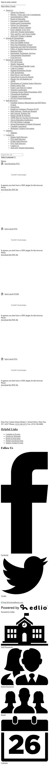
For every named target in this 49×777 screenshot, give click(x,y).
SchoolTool (14, 107)
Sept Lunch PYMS (12, 294)
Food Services (15, 58)
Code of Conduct (16, 68)
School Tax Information (19, 25)
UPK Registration (17, 73)
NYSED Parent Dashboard (20, 98)
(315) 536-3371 (21, 424)
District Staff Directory (19, 137)
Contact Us (14, 146)
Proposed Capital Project (19, 21)
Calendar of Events (13, 434)
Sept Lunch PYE (11, 229)
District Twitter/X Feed (14, 443)
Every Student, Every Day (20, 30)
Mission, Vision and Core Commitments (25, 15)
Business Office (16, 51)
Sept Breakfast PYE (12, 164)
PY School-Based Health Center (22, 66)
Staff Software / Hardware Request (23, 111)
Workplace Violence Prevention (22, 128)
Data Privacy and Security (20, 75)
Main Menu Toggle (8, 6)
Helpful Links (9, 429)
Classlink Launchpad (18, 96)
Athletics (13, 133)
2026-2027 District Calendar (21, 36)
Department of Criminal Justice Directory (25, 83)
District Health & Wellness (20, 116)
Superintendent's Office (19, 17)
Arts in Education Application (21, 120)
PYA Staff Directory (18, 139)
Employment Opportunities (20, 23)
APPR (12, 81)
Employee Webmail (13, 436)
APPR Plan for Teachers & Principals (24, 118)
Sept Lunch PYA (11, 359)
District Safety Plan (17, 86)
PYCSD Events (16, 62)
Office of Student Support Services (23, 49)
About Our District (17, 12)
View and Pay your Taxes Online (22, 34)
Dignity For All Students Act (21, 79)
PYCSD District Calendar (20, 122)
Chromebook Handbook (19, 94)
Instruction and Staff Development (23, 47)
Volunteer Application (18, 90)
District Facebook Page (14, 441)
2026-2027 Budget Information (22, 32)
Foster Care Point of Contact (21, 88)
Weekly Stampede (17, 64)
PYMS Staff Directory (18, 141)
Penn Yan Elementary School (21, 45)
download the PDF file (9, 190)
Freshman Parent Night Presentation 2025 (26, 92)
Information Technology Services (22, 53)
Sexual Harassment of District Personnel (25, 124)
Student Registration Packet (20, 70)
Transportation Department (20, 55)
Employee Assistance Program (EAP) (24, 109)
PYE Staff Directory (18, 144)
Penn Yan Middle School (19, 43)
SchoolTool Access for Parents (21, 77)
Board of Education (17, 19)
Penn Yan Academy (17, 40)
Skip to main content (8, 2)
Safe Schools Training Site (20, 113)
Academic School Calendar (20, 27)
